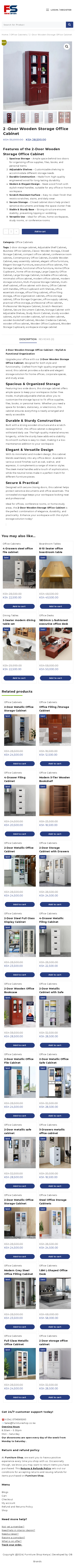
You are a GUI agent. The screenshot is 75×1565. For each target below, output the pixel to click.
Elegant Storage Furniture (18, 264)
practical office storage (16, 303)
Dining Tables (10, 615)
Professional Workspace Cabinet (22, 306)
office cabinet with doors (33, 285)
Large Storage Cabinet (26, 275)
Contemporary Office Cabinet (30, 258)
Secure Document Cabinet (28, 309)
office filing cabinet (36, 292)
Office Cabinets (18, 34)
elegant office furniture (54, 261)
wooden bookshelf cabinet (18, 320)
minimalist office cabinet (17, 278)
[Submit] (69, 25)
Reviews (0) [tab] (46, 339)
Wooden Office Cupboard (45, 323)
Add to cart (40, 231)
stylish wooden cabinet (26, 316)
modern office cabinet (46, 278)
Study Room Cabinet (38, 313)
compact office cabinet (36, 254)
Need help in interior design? (18, 1530)
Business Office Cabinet (17, 251)
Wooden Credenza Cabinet (50, 320)
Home (5, 34)
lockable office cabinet (54, 275)
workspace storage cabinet (41, 327)
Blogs (5, 1492)
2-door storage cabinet (23, 247)
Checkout (7, 1499)
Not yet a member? (13, 1526)
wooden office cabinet (16, 323)
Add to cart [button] (19, 606)
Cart (4, 1496)
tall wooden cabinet (52, 316)
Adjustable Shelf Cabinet (52, 247)
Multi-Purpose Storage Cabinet (41, 282)
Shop (5, 1510)
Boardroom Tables (50, 543)
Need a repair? (10, 1534)
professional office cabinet (46, 303)
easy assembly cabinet (26, 261)
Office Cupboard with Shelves (37, 289)
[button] (67, 46)
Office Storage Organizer (27, 299)
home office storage (28, 271)
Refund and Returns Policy (17, 1506)
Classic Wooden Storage (46, 251)
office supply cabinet (55, 299)
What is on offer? (12, 1541)
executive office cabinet (48, 264)
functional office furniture (38, 268)
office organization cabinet (29, 296)
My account (8, 1503)
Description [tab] (28, 339)
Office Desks (46, 615)
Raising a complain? (13, 1537)
